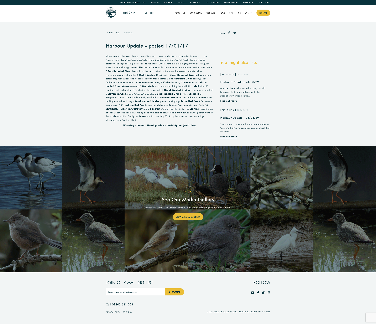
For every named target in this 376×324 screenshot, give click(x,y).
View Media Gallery (188, 216)
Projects (168, 3)
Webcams (155, 3)
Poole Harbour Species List (132, 3)
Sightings (235, 13)
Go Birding (195, 13)
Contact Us (264, 3)
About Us (180, 13)
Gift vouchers (212, 3)
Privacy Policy (113, 312)
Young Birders (231, 3)
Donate (263, 13)
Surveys (181, 3)
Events (249, 13)
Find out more (228, 100)
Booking (127, 312)
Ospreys (210, 13)
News (222, 13)
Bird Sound (195, 3)
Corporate (248, 3)
